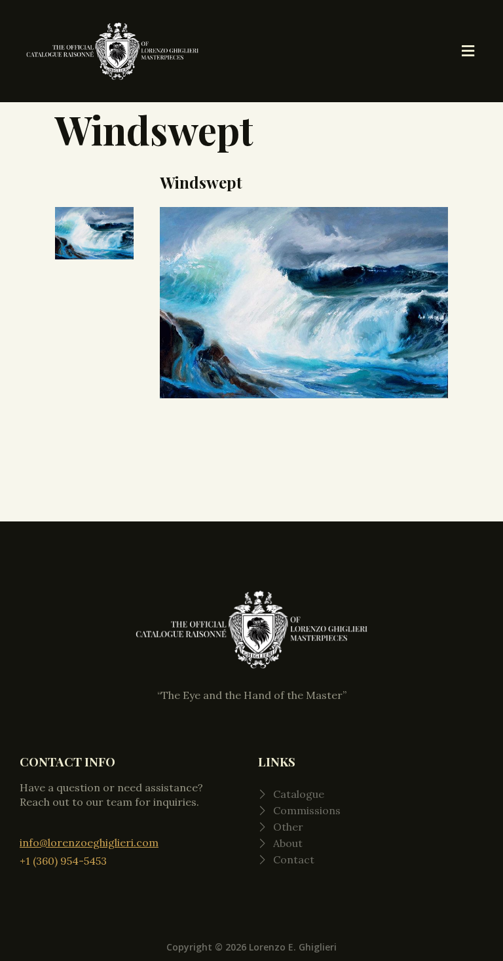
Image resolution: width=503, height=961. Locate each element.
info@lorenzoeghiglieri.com (89, 842)
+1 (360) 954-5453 (63, 860)
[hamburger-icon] (468, 51)
